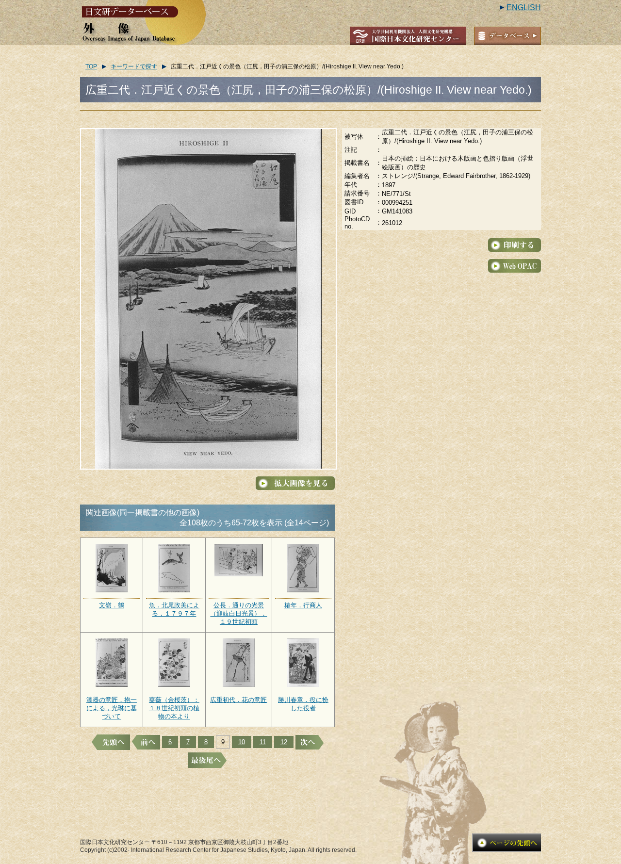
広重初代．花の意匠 (238, 699)
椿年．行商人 (303, 605)
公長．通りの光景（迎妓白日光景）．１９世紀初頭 (238, 613)
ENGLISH (524, 7)
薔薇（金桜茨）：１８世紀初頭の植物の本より (174, 708)
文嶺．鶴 (111, 605)
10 (241, 742)
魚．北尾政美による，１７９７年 (174, 609)
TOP (91, 66)
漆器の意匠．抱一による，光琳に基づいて (111, 708)
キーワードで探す (134, 66)
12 (283, 742)
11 (263, 742)
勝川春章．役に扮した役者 (303, 704)
